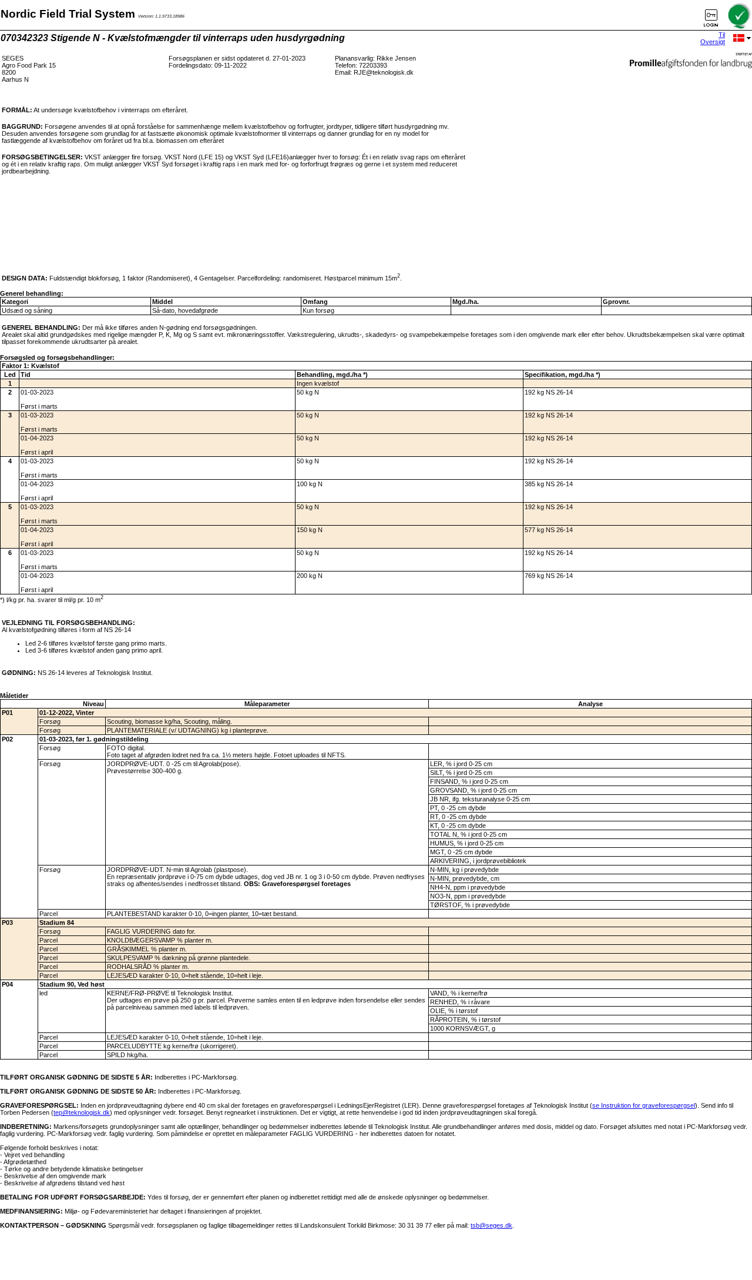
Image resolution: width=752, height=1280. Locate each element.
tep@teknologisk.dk (81, 1112)
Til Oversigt (712, 38)
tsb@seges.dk (491, 1225)
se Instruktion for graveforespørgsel (643, 1105)
